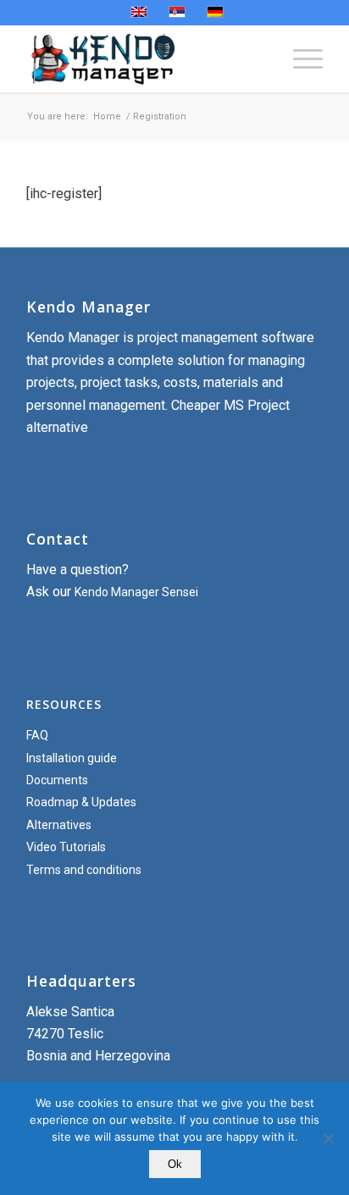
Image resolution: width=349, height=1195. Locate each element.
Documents (57, 780)
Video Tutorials (66, 847)
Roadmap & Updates (81, 802)
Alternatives (58, 825)
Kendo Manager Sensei (136, 592)
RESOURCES (64, 704)
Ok (175, 1164)
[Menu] (299, 58)
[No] (327, 1138)
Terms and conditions (83, 870)
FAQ (37, 735)
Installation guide (71, 758)
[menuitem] (299, 58)
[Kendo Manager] (144, 58)
